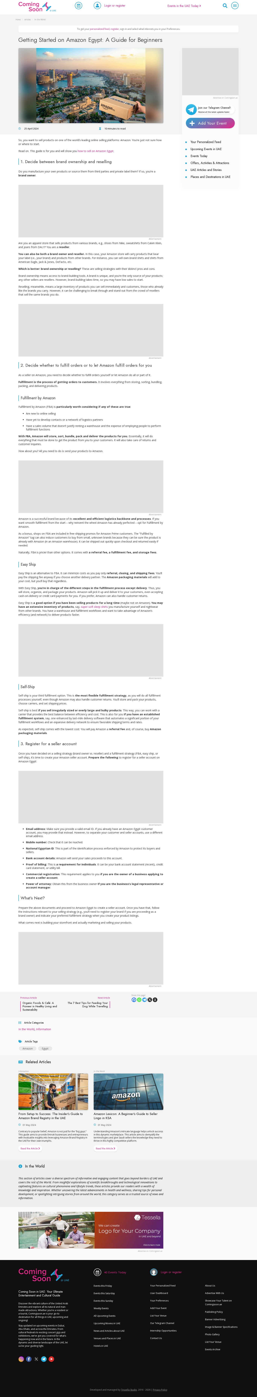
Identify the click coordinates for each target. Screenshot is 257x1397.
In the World (26, 1029)
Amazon (28, 1048)
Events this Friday (103, 1285)
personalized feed (99, 29)
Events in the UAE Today (183, 6)
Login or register (114, 5)
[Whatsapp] (139, 1000)
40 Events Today (115, 1272)
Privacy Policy (160, 1389)
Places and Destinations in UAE (210, 177)
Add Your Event (212, 123)
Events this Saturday (104, 1293)
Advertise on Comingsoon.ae (225, 97)
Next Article (89, 1002)
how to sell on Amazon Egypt (95, 151)
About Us (210, 1285)
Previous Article (38, 1003)
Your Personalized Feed (206, 142)
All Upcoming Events (104, 1315)
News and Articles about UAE (109, 1330)
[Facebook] (134, 1000)
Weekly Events (101, 1308)
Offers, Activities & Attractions (210, 163)
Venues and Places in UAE (107, 1338)
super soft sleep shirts (94, 607)
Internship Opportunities (163, 1330)
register (115, 29)
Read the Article (29, 1148)
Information (43, 1029)
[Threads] (155, 1000)
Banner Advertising (215, 1319)
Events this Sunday (103, 1300)
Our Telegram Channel (162, 1323)
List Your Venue (158, 1315)
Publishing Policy (214, 1311)
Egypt (45, 1048)
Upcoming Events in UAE (206, 149)
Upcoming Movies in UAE (107, 1323)
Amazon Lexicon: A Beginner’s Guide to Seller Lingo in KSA (125, 1116)
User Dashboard (159, 1293)
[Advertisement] (210, 71)
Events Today (199, 156)
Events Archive (212, 1349)
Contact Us (156, 1338)
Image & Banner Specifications (221, 1327)
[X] (150, 1000)
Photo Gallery (212, 1334)
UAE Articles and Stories (206, 170)
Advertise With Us (214, 1293)
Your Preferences (159, 1300)
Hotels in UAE (101, 1345)
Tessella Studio (129, 1389)
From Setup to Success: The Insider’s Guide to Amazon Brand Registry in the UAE (50, 1116)
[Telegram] (144, 1000)
